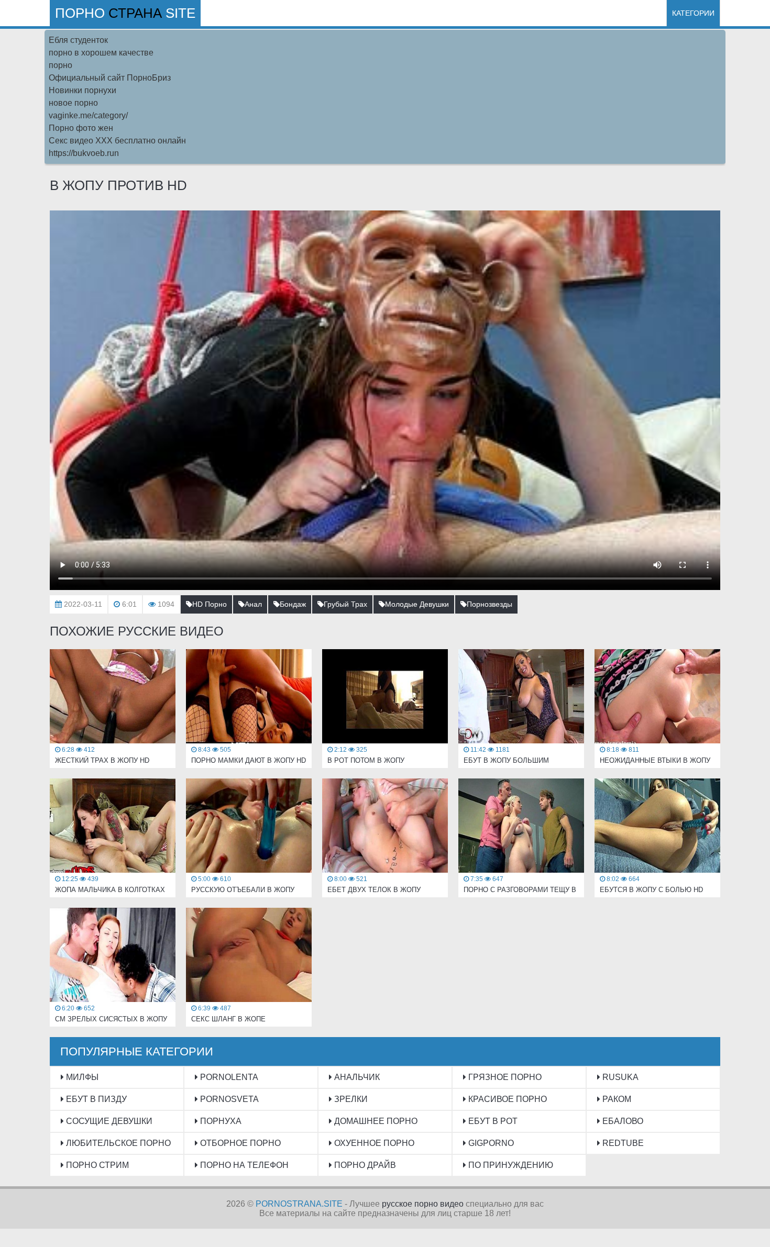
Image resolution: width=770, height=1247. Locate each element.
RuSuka (619, 1077)
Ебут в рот (492, 1121)
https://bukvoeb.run (84, 153)
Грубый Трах (345, 604)
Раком (615, 1099)
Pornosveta (228, 1099)
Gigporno (490, 1143)
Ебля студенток (78, 40)
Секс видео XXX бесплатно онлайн (117, 140)
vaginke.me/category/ (88, 115)
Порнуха (219, 1121)
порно (60, 65)
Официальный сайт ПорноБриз (110, 77)
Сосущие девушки (108, 1121)
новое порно (73, 102)
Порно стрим (96, 1165)
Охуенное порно (373, 1143)
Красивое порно (506, 1099)
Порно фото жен (81, 128)
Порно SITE (125, 13)
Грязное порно (504, 1077)
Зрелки (350, 1099)
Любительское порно (117, 1143)
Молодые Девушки (417, 604)
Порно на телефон (243, 1165)
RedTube (622, 1143)
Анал (253, 604)
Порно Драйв (364, 1165)
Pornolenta (228, 1077)
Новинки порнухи (82, 90)
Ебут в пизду (95, 1099)
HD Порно (209, 604)
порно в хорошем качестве (101, 52)
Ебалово (621, 1121)
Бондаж (293, 604)
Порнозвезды (489, 604)
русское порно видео (423, 1203)
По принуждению (509, 1165)
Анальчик (356, 1077)
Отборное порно (239, 1143)
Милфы (81, 1077)
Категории (693, 13)
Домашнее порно (374, 1121)
